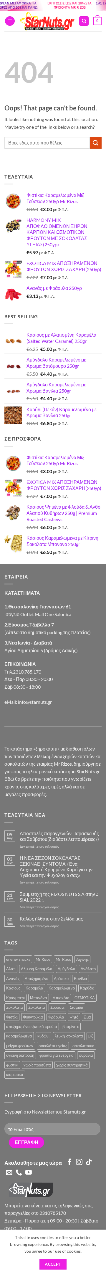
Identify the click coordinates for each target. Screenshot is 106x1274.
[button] (10, 21)
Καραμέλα (34, 988)
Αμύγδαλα (66, 968)
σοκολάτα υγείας (53, 1045)
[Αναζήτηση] (84, 21)
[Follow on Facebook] (69, 1162)
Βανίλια (80, 978)
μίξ (90, 1036)
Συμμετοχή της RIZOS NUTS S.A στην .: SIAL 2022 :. (59, 896)
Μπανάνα (38, 997)
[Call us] (19, 1173)
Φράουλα (56, 1017)
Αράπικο (61, 978)
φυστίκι (12, 1065)
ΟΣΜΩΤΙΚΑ (84, 997)
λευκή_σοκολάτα (69, 1036)
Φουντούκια (33, 1017)
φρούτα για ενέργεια (56, 1055)
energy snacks (18, 959)
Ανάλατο (88, 968)
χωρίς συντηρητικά (72, 1065)
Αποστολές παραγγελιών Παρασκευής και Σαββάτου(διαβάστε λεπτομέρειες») (59, 836)
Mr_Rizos (63, 959)
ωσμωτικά (14, 1074)
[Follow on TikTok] (89, 1162)
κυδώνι (43, 1036)
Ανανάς (12, 978)
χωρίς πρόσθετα (37, 1065)
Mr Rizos (43, 959)
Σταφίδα (76, 1007)
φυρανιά (86, 1055)
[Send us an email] (9, 1173)
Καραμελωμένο (62, 988)
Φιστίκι (12, 1017)
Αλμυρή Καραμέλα (36, 968)
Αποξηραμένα (37, 978)
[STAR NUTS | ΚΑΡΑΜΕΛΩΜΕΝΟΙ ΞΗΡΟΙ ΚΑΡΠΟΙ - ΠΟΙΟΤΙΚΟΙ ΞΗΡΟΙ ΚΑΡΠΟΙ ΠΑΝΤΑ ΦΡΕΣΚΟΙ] (46, 21)
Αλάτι (11, 968)
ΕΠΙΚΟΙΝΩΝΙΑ (20, 664)
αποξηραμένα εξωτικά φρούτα (31, 1026)
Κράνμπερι (15, 997)
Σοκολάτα (14, 1007)
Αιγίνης (82, 959)
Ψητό (73, 1017)
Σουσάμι (57, 1007)
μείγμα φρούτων (19, 1045)
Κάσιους (13, 988)
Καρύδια (87, 988)
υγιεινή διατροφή (20, 1055)
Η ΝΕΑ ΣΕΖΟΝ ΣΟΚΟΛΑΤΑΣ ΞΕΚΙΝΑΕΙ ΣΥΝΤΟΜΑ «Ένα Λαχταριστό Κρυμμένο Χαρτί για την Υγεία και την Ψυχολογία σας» (56, 866)
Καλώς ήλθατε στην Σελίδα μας (51, 918)
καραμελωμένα (19, 1036)
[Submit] (96, 142)
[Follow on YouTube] (28, 1173)
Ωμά (87, 1017)
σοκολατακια (83, 1045)
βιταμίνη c (70, 1026)
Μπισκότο (60, 997)
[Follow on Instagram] (79, 1162)
